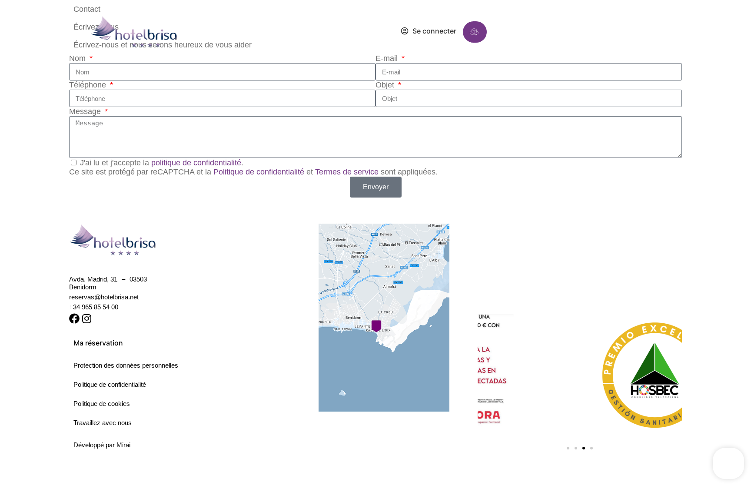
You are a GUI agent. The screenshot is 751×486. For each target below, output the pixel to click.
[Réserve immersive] (474, 31)
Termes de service (347, 172)
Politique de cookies (101, 403)
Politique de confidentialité (258, 172)
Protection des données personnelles (125, 365)
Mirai (123, 445)
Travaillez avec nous (102, 422)
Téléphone (88, 84)
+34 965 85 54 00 (93, 307)
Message (86, 111)
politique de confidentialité (196, 162)
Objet (386, 84)
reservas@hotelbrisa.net (104, 297)
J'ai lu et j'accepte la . (161, 162)
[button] (573, 31)
